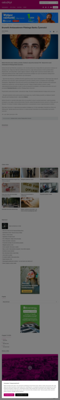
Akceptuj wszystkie (9, 394)
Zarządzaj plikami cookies (22, 394)
